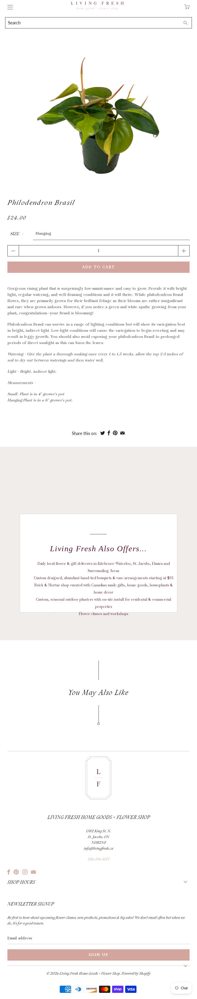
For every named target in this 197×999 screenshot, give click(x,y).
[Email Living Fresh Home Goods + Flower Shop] (33, 872)
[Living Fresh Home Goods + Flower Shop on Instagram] (24, 872)
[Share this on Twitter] (103, 433)
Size (14, 234)
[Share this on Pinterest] (115, 433)
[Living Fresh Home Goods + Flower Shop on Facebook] (8, 872)
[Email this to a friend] (122, 433)
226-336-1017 (98, 859)
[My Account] (9, 7)
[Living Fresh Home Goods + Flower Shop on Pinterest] (16, 872)
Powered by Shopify (136, 973)
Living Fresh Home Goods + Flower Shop (90, 973)
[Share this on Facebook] (109, 433)
